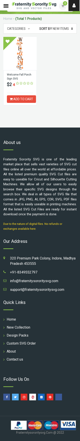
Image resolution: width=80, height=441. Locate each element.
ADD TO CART (23, 99)
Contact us (15, 359)
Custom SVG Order (21, 343)
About (11, 351)
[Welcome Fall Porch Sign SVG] (20, 53)
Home (7, 19)
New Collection (18, 327)
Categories (16, 28)
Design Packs (17, 335)
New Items (54, 28)
